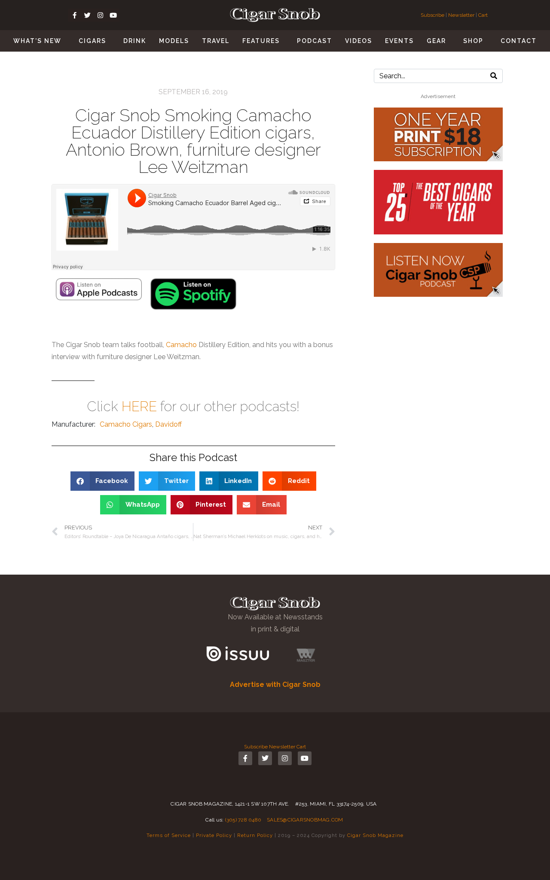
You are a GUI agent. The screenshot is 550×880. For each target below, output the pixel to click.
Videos (358, 40)
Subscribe (433, 15)
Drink (134, 40)
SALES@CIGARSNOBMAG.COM (305, 820)
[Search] (493, 76)
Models (174, 40)
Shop (473, 40)
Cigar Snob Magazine (375, 835)
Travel (215, 40)
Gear (436, 40)
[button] (102, 481)
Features (261, 40)
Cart (483, 15)
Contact (519, 40)
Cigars (92, 40)
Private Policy (214, 835)
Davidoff (168, 424)
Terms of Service (169, 835)
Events (399, 40)
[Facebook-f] (74, 15)
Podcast (314, 40)
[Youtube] (113, 15)
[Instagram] (100, 15)
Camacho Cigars (126, 424)
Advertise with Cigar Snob (275, 684)
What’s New (37, 40)
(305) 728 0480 (243, 820)
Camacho (181, 345)
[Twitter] (87, 15)
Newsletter (461, 15)
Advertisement (438, 96)
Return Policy (255, 835)
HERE (139, 406)
